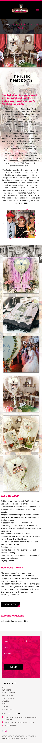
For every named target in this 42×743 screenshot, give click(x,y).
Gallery (5, 701)
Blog (4, 704)
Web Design (7, 738)
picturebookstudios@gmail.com (19, 722)
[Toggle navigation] (37, 9)
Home (4, 687)
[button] (3, 223)
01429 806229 (10, 725)
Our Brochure (8, 709)
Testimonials (8, 698)
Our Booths (7, 690)
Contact (6, 706)
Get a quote (7, 695)
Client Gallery (8, 693)
